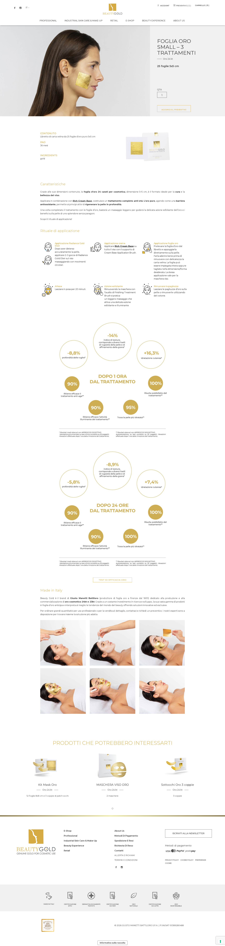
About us (179, 20)
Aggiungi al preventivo (173, 110)
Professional (48, 20)
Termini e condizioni (126, 860)
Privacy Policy (172, 860)
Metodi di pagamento (126, 836)
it (26, 8)
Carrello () (202, 5)
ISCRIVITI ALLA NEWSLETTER (188, 833)
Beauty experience (153, 20)
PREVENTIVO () (183, 6)
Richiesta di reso (123, 845)
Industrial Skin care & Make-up (83, 20)
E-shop (130, 20)
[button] (112, 808)
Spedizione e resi (123, 841)
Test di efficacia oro (112, 580)
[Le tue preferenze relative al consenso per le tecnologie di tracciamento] (220, 941)
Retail (114, 20)
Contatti (118, 850)
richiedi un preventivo (150, 611)
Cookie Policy (186, 860)
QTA (159, 89)
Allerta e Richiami (124, 855)
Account (165, 6)
